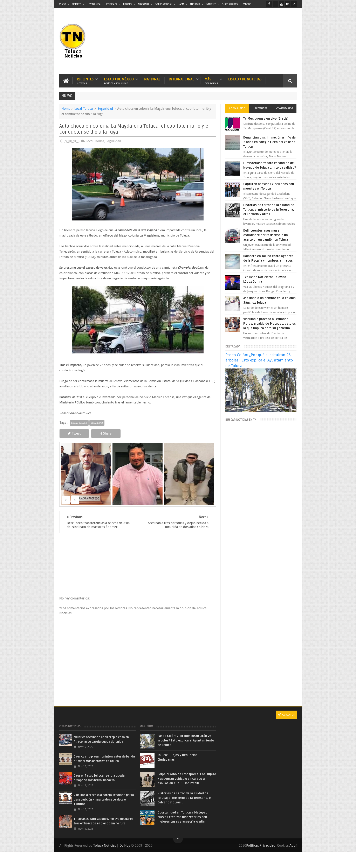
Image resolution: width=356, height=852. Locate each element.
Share (107, 433)
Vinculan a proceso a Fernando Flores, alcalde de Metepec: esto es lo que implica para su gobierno (269, 323)
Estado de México (119, 80)
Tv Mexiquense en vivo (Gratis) (265, 118)
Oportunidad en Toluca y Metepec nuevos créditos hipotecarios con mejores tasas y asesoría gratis (182, 817)
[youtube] (281, 4)
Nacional (143, 4)
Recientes (85, 80)
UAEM (181, 4)
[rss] (294, 4)
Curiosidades (229, 4)
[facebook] (269, 4)
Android (195, 4)
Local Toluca (83, 109)
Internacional (163, 4)
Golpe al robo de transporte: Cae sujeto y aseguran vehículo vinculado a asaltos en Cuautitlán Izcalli (186, 778)
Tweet (76, 433)
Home (65, 109)
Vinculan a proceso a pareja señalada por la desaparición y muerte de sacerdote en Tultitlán (104, 799)
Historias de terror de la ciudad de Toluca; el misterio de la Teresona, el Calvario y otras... (268, 209)
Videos (247, 4)
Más (211, 80)
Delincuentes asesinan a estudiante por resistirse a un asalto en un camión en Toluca (265, 235)
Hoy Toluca (94, 4)
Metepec (76, 4)
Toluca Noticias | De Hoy (111, 845)
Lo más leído (237, 108)
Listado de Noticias (244, 79)
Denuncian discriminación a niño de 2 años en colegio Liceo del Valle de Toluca (269, 142)
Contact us (288, 714)
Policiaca (111, 4)
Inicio (62, 4)
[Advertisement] (262, 41)
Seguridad (105, 109)
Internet (211, 4)
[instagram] (287, 4)
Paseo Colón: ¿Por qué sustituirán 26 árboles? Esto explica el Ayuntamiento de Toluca (259, 360)
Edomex (127, 4)
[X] (275, 4)
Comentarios (284, 108)
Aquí (293, 845)
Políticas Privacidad (260, 845)
